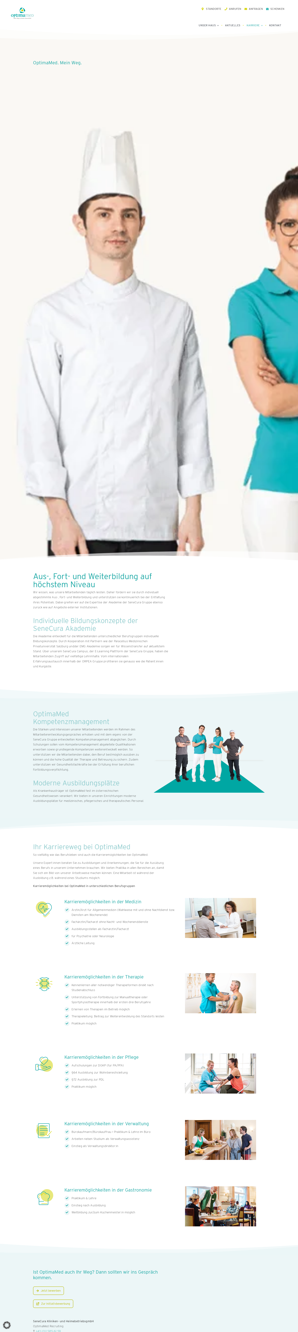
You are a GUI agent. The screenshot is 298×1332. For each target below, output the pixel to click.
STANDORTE (213, 8)
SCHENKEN (277, 8)
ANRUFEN (235, 8)
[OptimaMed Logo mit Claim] (22, 13)
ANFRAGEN (256, 8)
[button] (7, 1325)
